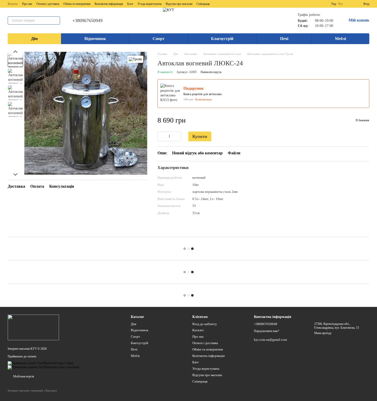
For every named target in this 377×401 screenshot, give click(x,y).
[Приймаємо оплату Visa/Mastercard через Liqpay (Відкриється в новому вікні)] (41, 363)
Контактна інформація (109, 4)
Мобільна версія (23, 376)
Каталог (13, 4)
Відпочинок (95, 38)
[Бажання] (350, 4)
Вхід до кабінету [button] (204, 324)
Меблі (340, 38)
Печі (284, 38)
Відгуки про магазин (179, 4)
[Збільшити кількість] (177, 136)
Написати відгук (211, 72)
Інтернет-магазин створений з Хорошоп (32, 390)
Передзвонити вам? (266, 331)
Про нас (27, 4)
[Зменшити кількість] (161, 136)
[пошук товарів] (56, 20)
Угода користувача (149, 4)
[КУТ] (33, 327)
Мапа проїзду (323, 333)
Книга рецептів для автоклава (202, 94)
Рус (340, 3)
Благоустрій (222, 38)
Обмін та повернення (77, 4)
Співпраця (203, 4)
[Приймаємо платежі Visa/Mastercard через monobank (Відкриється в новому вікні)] (43, 367)
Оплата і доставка (47, 4)
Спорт (158, 38)
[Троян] (135, 59)
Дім (34, 38)
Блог (130, 4)
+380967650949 (87, 20)
